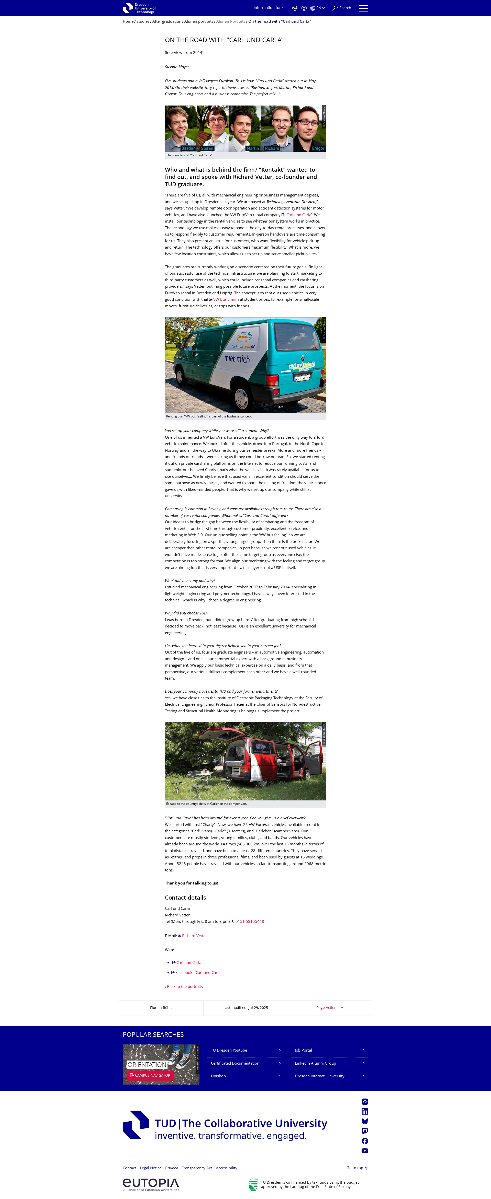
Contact (129, 1168)
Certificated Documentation (235, 1064)
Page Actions (327, 1008)
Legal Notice (150, 1168)
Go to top (355, 1168)
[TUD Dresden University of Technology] (139, 8)
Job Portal (303, 1051)
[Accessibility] (304, 8)
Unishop (218, 1076)
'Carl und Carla (298, 215)
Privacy (171, 1168)
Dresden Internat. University (319, 1076)
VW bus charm (226, 300)
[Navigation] (363, 8)
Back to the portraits (185, 987)
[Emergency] (295, 8)
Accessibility (226, 1168)
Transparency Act (197, 1168)
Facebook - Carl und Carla (197, 973)
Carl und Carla (188, 963)
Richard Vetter (194, 936)
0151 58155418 (250, 922)
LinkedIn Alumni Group (315, 1064)
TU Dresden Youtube (229, 1051)
